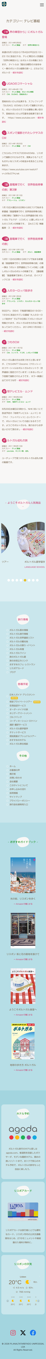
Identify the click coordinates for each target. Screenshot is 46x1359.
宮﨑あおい (23, 94)
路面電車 (37, 252)
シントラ (14, 353)
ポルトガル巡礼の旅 (15, 440)
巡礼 (27, 451)
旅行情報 (23, 619)
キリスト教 (19, 451)
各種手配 (23, 684)
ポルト (30, 252)
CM (8, 94)
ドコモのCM (11, 342)
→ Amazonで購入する (23, 904)
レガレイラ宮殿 (32, 353)
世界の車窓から (33, 45)
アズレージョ (12, 200)
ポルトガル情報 (27, 92)
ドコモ (22, 353)
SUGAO (14, 94)
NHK (9, 402)
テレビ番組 (16, 45)
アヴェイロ (11, 301)
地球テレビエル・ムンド (18, 391)
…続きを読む (17, 73)
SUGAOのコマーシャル (17, 83)
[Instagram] (13, 1333)
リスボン (22, 200)
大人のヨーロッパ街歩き (18, 290)
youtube (10, 451)
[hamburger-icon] (42, 5)
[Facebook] (33, 1333)
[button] (8, 580)
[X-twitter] (23, 1333)
